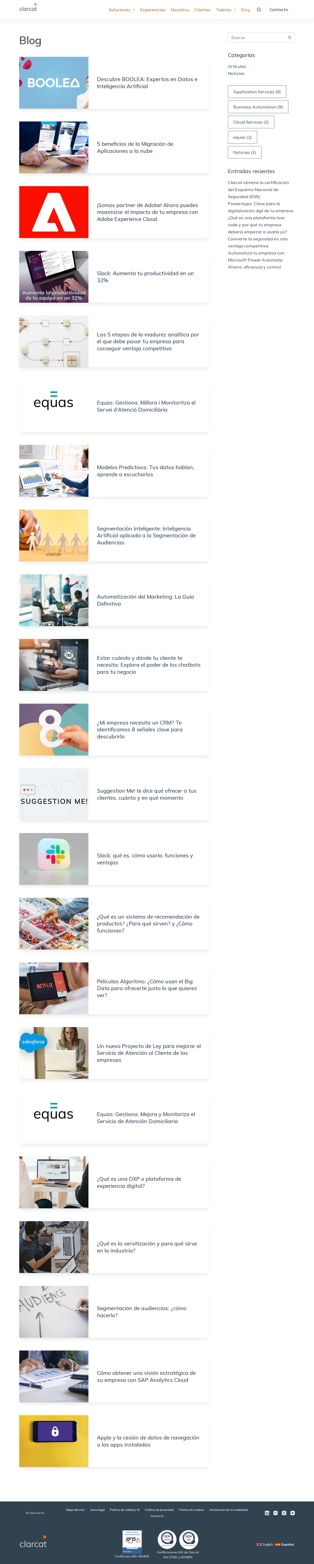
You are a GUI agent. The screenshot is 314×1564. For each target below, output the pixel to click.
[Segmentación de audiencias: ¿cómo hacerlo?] (53, 1312)
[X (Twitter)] (284, 1513)
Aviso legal (97, 1509)
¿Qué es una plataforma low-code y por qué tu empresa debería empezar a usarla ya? (257, 224)
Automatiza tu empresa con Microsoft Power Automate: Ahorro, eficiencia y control (256, 260)
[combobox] (256, 37)
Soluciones (120, 9)
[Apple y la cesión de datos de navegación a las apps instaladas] (53, 1441)
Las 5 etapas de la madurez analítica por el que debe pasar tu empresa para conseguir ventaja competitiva (148, 341)
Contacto (279, 9)
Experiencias (153, 9)
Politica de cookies (191, 1509)
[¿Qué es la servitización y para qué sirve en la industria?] (53, 1247)
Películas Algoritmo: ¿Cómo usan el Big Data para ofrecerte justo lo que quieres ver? (147, 988)
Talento (223, 9)
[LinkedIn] (267, 1513)
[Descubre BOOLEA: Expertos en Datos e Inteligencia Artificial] (53, 83)
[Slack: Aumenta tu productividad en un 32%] (53, 277)
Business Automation (258, 107)
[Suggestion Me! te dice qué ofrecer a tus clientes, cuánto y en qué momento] (53, 794)
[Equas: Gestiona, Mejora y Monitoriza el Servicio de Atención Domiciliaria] (53, 1118)
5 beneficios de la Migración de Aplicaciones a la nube (135, 147)
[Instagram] (275, 1513)
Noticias (236, 73)
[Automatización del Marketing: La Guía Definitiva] (53, 600)
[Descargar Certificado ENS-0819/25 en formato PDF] (132, 1541)
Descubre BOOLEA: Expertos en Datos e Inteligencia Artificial (147, 82)
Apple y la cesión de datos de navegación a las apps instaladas (148, 1441)
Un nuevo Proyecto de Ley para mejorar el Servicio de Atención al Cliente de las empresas (149, 1053)
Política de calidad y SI (125, 1509)
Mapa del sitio (75, 1509)
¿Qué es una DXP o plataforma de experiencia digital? (139, 1182)
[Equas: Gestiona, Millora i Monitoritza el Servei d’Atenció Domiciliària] (53, 406)
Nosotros (180, 9)
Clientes (203, 9)
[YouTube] (293, 1513)
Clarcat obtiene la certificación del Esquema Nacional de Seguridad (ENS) (258, 189)
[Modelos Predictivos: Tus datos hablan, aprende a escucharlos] (53, 471)
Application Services (257, 91)
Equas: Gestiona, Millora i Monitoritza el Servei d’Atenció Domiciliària (146, 406)
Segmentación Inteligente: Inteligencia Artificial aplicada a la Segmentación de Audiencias (146, 535)
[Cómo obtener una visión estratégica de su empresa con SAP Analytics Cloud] (53, 1376)
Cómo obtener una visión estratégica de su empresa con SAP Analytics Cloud (146, 1376)
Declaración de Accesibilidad (228, 1509)
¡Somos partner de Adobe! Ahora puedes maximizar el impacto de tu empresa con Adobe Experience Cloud (147, 212)
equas (242, 137)
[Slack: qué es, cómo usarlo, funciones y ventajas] (53, 859)
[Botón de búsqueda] (290, 37)
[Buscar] (259, 10)
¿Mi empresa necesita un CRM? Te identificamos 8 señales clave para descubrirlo (140, 729)
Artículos (237, 66)
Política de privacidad (159, 1509)
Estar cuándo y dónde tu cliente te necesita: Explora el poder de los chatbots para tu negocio (149, 665)
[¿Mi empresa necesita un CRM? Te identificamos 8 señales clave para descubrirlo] (53, 730)
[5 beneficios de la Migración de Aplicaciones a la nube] (53, 147)
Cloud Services (251, 122)
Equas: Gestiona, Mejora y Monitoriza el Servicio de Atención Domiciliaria (146, 1117)
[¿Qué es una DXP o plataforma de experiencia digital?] (53, 1182)
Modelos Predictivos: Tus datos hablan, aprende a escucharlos (145, 471)
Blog (245, 9)
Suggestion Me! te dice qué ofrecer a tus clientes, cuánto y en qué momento (147, 794)
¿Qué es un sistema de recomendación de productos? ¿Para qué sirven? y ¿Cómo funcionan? (148, 923)
